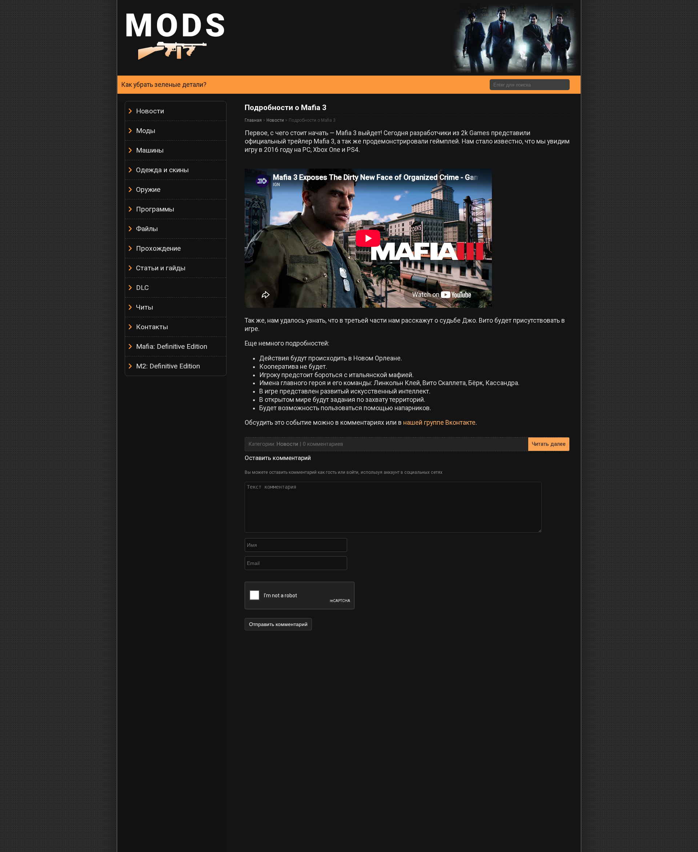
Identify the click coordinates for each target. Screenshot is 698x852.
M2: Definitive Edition (168, 366)
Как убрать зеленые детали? (163, 84)
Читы (144, 307)
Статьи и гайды (160, 268)
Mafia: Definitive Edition (171, 346)
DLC (142, 287)
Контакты (152, 327)
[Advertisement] (176, 489)
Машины (150, 150)
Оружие (148, 189)
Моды (145, 130)
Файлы (147, 229)
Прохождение (158, 248)
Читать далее (549, 444)
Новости (150, 111)
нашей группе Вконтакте (439, 422)
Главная (253, 120)
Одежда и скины (162, 170)
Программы (155, 209)
